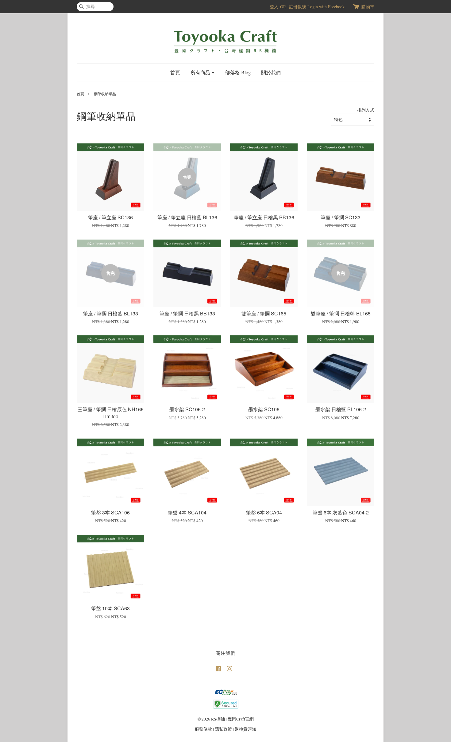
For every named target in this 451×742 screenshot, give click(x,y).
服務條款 (203, 729)
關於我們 (271, 72)
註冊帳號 (297, 7)
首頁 (175, 72)
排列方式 (365, 110)
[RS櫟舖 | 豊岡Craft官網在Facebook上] (218, 670)
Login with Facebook (326, 7)
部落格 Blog (238, 72)
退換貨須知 (245, 729)
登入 (274, 7)
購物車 (367, 7)
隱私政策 (223, 729)
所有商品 (201, 72)
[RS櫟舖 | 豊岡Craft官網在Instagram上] (229, 670)
